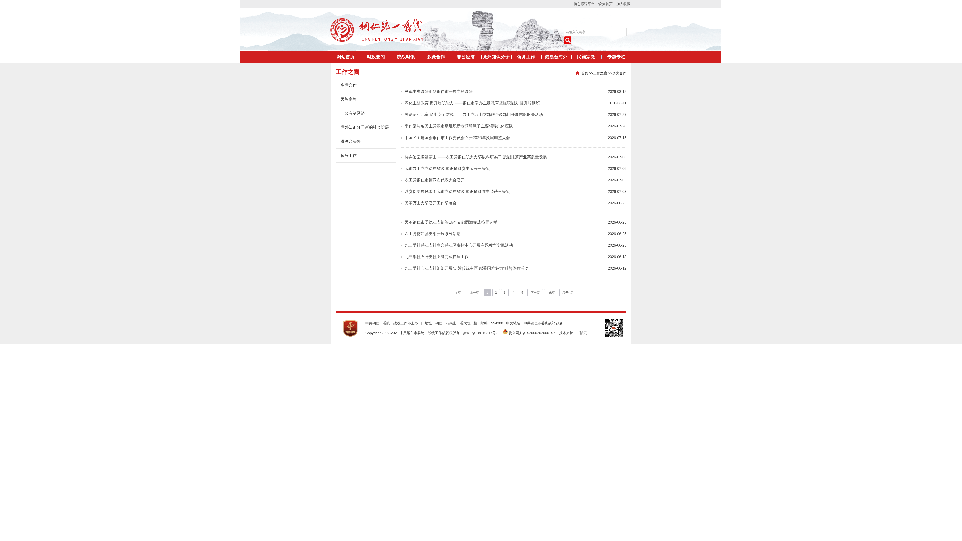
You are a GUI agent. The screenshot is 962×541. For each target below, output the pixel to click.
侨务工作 (526, 56)
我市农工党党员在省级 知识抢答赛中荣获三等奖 (447, 168)
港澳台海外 (556, 56)
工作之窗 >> (602, 73)
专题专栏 (616, 56)
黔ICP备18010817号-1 (481, 333)
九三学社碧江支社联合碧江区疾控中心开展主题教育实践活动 (459, 245)
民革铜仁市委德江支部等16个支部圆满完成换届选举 (451, 222)
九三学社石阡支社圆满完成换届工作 (437, 257)
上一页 (474, 292)
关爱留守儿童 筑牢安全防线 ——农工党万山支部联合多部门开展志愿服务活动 (474, 114)
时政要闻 (376, 56)
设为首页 (605, 4)
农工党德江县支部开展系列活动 (433, 234)
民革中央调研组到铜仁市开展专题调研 (439, 91)
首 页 (457, 292)
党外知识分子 (496, 56)
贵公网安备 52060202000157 (532, 333)
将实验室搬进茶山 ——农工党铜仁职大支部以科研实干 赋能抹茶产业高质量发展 (476, 157)
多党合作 (436, 56)
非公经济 (466, 56)
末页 (552, 292)
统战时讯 (406, 56)
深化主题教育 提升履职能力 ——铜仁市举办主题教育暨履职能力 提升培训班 (472, 103)
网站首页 (346, 56)
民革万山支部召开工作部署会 (431, 203)
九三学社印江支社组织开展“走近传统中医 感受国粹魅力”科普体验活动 (466, 268)
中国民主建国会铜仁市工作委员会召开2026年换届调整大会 (457, 138)
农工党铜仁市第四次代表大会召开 (435, 180)
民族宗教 (586, 56)
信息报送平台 (584, 4)
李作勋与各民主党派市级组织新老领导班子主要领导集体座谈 (459, 126)
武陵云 (582, 333)
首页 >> (587, 73)
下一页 (535, 292)
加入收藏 (623, 4)
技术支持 (566, 333)
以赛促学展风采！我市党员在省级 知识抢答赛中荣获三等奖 (457, 191)
